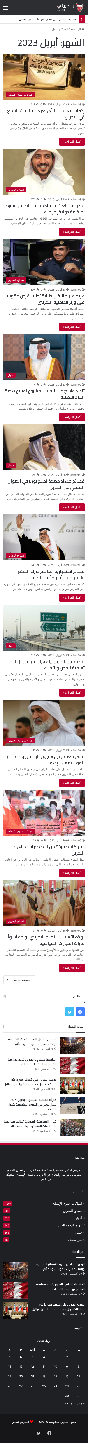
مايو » (68, 1403)
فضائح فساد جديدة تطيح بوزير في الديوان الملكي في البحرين (46, 484)
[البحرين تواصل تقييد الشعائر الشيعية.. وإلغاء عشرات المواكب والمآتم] (72, 1045)
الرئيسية (76, 29)
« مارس (80, 1403)
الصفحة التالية (22, 979)
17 (55, 1376)
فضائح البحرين (72, 1211)
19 (32, 1376)
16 (67, 1376)
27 (21, 1386)
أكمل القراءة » (72, 141)
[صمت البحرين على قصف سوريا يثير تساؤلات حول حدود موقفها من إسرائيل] (72, 1085)
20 (21, 1376)
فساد (78, 1232)
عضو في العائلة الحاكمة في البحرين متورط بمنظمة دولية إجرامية (45, 208)
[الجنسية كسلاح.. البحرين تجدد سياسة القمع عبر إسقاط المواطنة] (72, 1065)
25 (44, 1386)
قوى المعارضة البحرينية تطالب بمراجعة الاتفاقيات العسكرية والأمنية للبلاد (30, 1123)
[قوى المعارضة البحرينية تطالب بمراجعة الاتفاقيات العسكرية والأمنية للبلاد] (72, 1127)
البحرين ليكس (20, 1422)
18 (44, 1376)
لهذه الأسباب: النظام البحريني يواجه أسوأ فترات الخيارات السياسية (46, 940)
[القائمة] (5, 9)
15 (78, 1376)
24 (55, 1386)
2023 (64, 29)
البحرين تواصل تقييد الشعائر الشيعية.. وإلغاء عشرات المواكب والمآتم (31, 1041)
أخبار (79, 1218)
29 (78, 1396)
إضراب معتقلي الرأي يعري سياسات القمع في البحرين (46, 113)
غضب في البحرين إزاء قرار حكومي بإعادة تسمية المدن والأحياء (47, 664)
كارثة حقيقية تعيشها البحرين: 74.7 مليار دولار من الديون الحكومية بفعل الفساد (32, 1104)
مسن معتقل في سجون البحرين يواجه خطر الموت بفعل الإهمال (46, 759)
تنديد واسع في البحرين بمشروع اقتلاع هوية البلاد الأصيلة (45, 393)
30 (67, 1396)
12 (32, 1366)
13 (21, 1366)
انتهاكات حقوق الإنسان (67, 1203)
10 (55, 1366)
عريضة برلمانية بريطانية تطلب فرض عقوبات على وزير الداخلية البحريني (45, 298)
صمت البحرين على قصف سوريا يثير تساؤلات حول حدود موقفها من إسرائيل (30, 1082)
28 (9, 1386)
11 (44, 1366)
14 (9, 1366)
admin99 (75, 104)
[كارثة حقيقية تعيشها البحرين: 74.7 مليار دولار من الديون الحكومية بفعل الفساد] (72, 1105)
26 (32, 1386)
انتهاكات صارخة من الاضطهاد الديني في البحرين (47, 849)
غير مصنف (75, 1240)
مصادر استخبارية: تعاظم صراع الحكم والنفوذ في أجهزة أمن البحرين (51, 574)
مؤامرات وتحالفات (70, 1225)
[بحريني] (67, 7)
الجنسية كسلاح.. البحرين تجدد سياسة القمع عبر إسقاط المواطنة (32, 1062)
